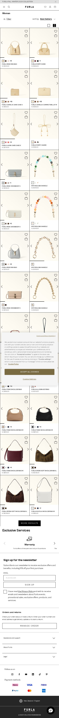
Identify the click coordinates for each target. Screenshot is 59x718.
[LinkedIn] (33, 674)
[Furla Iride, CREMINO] (3, 61)
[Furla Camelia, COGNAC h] (5, 101)
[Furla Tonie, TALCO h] (5, 386)
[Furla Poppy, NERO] (38, 61)
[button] (49, 25)
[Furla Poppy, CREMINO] (32, 61)
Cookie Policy (13, 364)
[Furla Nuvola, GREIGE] (35, 508)
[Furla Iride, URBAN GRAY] (5, 223)
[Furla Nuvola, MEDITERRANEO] (38, 508)
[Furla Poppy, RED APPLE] (35, 61)
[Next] (28, 42)
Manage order (29, 626)
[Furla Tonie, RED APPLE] (3, 467)
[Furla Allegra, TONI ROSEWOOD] (32, 386)
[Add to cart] (26, 36)
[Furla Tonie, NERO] (32, 427)
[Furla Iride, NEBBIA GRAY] (3, 183)
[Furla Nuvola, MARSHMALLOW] (32, 508)
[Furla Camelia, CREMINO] (3, 101)
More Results (29, 523)
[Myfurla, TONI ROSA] (38, 182)
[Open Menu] (4, 7)
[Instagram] (12, 674)
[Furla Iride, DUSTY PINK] (8, 61)
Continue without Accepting (46, 336)
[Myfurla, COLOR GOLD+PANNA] (32, 264)
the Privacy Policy (26, 591)
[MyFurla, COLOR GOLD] (32, 305)
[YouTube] (26, 674)
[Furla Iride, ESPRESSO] (5, 61)
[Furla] (29, 7)
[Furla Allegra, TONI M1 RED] (35, 386)
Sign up (29, 585)
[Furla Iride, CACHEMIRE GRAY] (8, 183)
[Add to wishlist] (26, 31)
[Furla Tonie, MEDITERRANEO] (8, 386)
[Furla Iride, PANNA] (3, 223)
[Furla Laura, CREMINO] (3, 142)
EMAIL (5, 573)
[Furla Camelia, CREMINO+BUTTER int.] (32, 101)
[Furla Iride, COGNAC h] (5, 183)
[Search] (9, 7)
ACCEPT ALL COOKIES (29, 372)
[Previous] (2, 42)
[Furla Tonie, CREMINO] (3, 386)
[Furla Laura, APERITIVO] (8, 142)
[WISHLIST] (45, 7)
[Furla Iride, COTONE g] (3, 305)
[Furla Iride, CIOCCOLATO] (5, 305)
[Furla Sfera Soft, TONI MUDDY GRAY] (32, 467)
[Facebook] (19, 674)
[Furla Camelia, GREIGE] (8, 101)
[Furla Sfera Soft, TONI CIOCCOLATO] (35, 467)
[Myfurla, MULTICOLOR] (35, 182)
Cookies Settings (29, 379)
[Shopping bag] (55, 7)
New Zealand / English (32, 701)
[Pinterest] (47, 674)
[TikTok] (40, 674)
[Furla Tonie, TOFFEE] (3, 427)
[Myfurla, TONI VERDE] (32, 182)
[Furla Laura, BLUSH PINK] (5, 142)
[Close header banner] (55, 2)
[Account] (50, 7)
